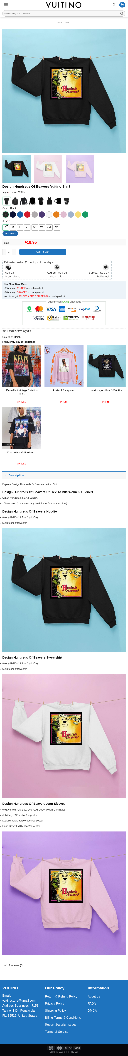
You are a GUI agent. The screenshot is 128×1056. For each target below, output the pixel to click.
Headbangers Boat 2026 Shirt (106, 390)
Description (16, 475)
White (49, 214)
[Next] (119, 90)
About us (94, 996)
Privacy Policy (54, 1003)
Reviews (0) (16, 965)
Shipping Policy (55, 1010)
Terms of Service (56, 1031)
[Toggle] (5, 475)
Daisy (78, 214)
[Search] (114, 4)
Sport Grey (35, 214)
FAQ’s (92, 1003)
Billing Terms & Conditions (63, 1017)
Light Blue (71, 214)
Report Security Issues (60, 1024)
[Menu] (6, 4)
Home (59, 22)
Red (27, 214)
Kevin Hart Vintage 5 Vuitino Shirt (21, 392)
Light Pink (63, 214)
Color (5, 208)
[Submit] (122, 13)
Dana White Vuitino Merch (21, 452)
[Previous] (9, 90)
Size (5, 221)
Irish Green (85, 214)
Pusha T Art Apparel (64, 390)
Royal (20, 214)
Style (5, 192)
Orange (56, 214)
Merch (68, 22)
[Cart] (122, 5)
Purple (42, 214)
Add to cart (42, 251)
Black (5, 214)
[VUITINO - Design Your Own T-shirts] (64, 5)
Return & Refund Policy (61, 996)
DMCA (92, 1010)
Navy (13, 214)
